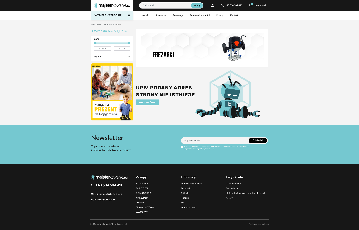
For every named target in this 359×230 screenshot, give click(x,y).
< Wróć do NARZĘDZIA (109, 31)
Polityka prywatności (191, 184)
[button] (250, 5)
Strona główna (96, 24)
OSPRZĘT (141, 203)
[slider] (95, 43)
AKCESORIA (142, 184)
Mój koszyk (261, 5)
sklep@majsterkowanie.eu (108, 194)
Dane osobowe (233, 184)
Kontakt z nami (188, 207)
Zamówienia (232, 188)
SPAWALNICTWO (145, 207)
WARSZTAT (142, 212)
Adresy (229, 198)
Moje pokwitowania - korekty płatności (245, 193)
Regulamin (186, 188)
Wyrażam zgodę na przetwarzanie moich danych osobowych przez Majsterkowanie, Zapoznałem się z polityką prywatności (216, 148)
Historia (185, 198)
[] (128, 57)
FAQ (183, 203)
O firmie (185, 193)
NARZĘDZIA (108, 24)
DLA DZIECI (142, 188)
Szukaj (197, 5)
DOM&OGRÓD (143, 193)
